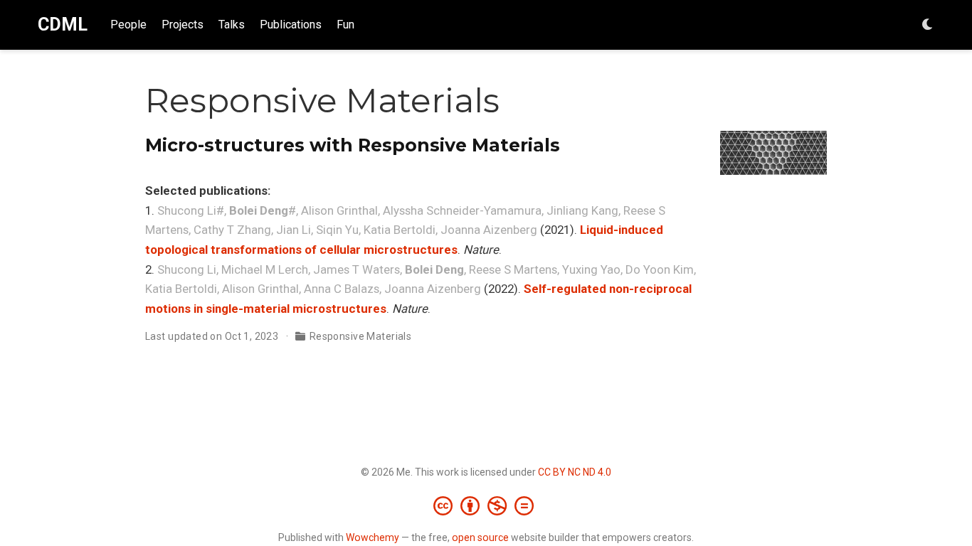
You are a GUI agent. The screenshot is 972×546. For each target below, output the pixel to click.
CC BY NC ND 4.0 (574, 472)
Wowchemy (372, 537)
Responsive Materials (360, 336)
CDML (63, 24)
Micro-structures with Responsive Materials (352, 145)
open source (480, 537)
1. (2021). (405, 210)
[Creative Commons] (486, 505)
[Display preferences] (927, 25)
